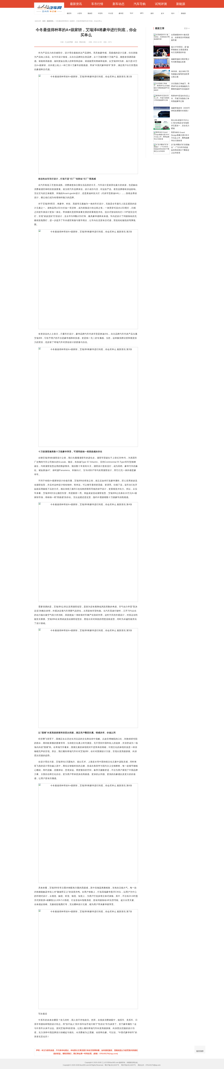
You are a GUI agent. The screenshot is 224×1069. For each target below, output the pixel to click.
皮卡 (162, 13)
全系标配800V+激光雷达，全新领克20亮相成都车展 (180, 37)
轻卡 (172, 13)
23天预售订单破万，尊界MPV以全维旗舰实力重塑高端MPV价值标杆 (180, 86)
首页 (44, 21)
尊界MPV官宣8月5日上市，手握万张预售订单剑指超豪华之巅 (180, 98)
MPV (142, 13)
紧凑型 (90, 13)
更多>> (187, 28)
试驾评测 (161, 3)
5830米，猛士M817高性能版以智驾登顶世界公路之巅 (180, 74)
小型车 (79, 13)
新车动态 (118, 3)
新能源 (180, 3)
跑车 (152, 13)
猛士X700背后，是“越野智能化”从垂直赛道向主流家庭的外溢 (180, 49)
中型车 (100, 13)
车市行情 (97, 3)
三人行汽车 (69, 42)
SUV (131, 13)
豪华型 (121, 13)
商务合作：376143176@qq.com (149, 1065)
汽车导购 (140, 3)
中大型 (110, 13)
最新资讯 (76, 3)
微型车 (69, 13)
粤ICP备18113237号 (112, 1065)
